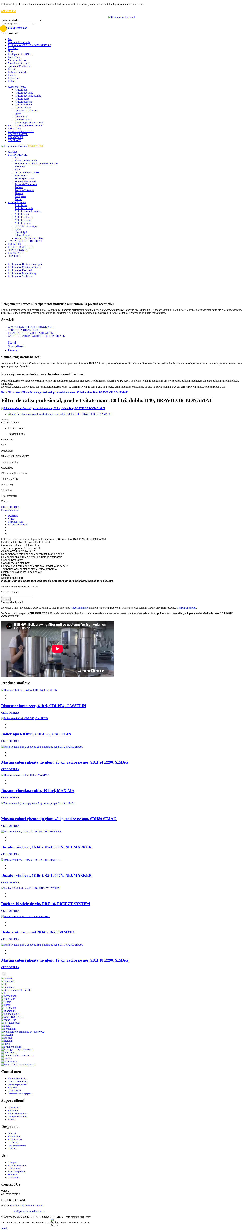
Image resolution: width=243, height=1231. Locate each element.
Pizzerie (12, 75)
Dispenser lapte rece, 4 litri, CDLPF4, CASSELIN (43, 706)
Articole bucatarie (24, 92)
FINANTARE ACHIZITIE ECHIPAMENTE (32, 332)
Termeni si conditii (186, 607)
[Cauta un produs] (34, 24)
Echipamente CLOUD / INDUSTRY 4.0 (29, 45)
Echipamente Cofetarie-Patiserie (24, 267)
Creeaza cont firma (18, 1081)
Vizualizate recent (17, 1165)
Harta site (13, 1174)
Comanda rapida (10, 510)
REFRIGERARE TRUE (21, 131)
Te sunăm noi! (15, 521)
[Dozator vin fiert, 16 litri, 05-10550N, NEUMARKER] (31, 831)
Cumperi (12, 1162)
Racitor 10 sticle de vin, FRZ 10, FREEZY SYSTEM (45, 904)
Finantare (13, 1110)
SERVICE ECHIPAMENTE (23, 329)
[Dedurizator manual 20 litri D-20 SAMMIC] (25, 916)
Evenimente (14, 1136)
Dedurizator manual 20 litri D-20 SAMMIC (38, 932)
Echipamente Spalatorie (20, 276)
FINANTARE (15, 137)
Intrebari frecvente (17, 1113)
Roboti (11, 81)
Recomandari (15, 1139)
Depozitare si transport (26, 110)
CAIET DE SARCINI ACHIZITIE (36, 335)
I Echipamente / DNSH (20, 54)
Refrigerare (14, 78)
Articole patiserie (23, 101)
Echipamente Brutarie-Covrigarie (25, 264)
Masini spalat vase (17, 60)
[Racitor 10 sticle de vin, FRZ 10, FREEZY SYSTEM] (30, 888)
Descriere (13, 515)
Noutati (12, 1133)
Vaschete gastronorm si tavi (29, 122)
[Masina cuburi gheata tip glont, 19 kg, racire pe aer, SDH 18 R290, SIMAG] (42, 944)
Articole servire (23, 107)
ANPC (11, 1119)
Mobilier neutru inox (18, 63)
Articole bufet (22, 98)
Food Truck (14, 57)
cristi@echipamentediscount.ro (29, 1211)
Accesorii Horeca (17, 86)
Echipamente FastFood (20, 270)
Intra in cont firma (17, 1078)
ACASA (12, 151)
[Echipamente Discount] (121, 17)
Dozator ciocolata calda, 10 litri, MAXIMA (37, 790)
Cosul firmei (14, 1090)
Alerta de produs (16, 1171)
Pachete (12, 69)
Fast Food (13, 48)
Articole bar (21, 89)
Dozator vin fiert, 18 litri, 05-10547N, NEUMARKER (46, 875)
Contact (12, 1148)
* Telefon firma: (9, 592)
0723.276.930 (8, 11)
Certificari (13, 1142)
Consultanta (14, 1107)
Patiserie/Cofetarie (17, 72)
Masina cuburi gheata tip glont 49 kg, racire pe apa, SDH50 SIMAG (59, 819)
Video (11, 518)
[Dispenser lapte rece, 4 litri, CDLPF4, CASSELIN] (29, 690)
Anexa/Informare (79, 607)
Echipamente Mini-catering (22, 273)
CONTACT (14, 140)
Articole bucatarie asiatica (28, 95)
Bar (10, 39)
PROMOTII (14, 128)
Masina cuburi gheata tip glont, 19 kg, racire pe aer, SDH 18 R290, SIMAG (64, 960)
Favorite (12, 1087)
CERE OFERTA (10, 507)
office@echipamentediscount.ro (26, 1205)
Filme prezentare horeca (17, 1146)
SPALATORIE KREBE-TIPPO (25, 125)
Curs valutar (14, 1168)
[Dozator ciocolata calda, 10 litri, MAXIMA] (25, 775)
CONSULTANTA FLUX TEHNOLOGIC (30, 326)
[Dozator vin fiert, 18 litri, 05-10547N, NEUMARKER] (31, 859)
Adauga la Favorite (18, 524)
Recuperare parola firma (17, 1085)
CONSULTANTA (18, 134)
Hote (10, 51)
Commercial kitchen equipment (20, 1094)
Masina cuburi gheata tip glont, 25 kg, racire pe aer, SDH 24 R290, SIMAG (64, 762)
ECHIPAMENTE (17, 154)
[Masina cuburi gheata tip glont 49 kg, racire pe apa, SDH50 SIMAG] (38, 803)
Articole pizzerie (23, 104)
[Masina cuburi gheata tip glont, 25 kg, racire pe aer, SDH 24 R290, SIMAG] (42, 746)
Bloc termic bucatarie (19, 42)
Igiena (18, 113)
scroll (4, 1228)
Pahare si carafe (23, 119)
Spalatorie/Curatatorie (19, 66)
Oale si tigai (21, 116)
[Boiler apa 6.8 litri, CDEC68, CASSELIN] (24, 718)
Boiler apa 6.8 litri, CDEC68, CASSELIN (36, 734)
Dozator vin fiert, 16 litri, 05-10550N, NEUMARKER (46, 847)
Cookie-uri (13, 1177)
